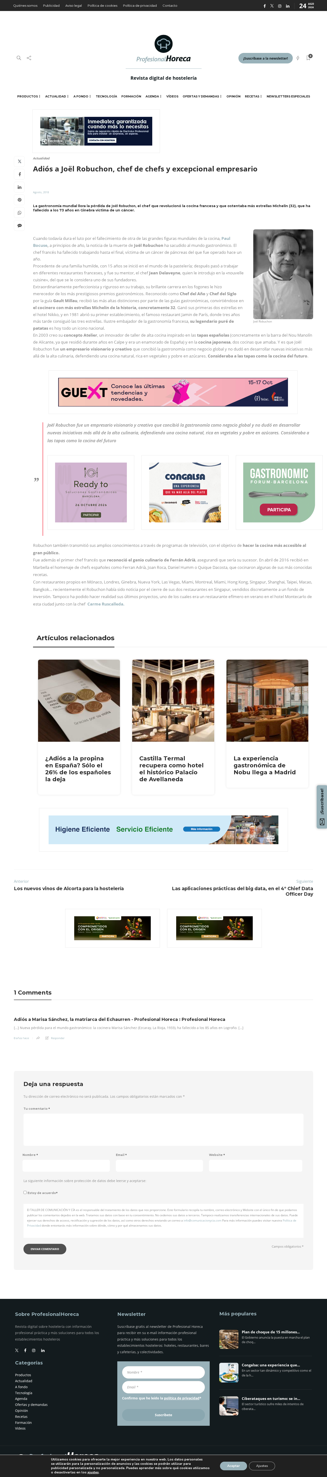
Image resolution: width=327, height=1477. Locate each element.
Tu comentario (36, 1109)
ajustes (93, 1472)
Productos (27, 96)
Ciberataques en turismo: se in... (271, 1398)
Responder (57, 1038)
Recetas (252, 96)
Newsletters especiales (288, 96)
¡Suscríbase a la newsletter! (265, 58)
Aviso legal (73, 5)
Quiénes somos (25, 5)
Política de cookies (102, 5)
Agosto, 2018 (41, 192)
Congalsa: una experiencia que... (271, 1365)
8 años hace (21, 1038)
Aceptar (233, 1466)
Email (121, 1155)
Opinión (233, 96)
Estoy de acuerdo (43, 1193)
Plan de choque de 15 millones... (271, 1332)
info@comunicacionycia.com (202, 1220)
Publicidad (51, 5)
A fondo (80, 96)
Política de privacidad (140, 5)
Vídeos (172, 96)
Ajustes (262, 1466)
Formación (131, 96)
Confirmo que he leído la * (161, 1398)
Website (217, 1155)
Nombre (30, 1155)
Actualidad (55, 96)
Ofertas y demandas (201, 96)
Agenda (152, 96)
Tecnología (106, 96)
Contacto (170, 5)
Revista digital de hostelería (163, 78)
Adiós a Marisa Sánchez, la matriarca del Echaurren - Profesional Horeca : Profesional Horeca (119, 1019)
